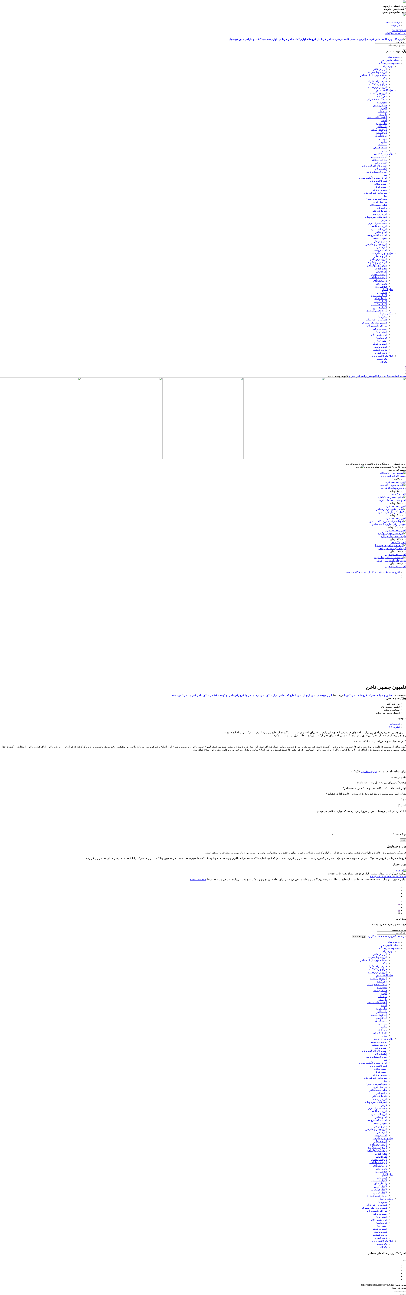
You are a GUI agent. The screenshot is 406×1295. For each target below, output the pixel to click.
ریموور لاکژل (380, 189)
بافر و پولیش (380, 241)
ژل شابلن (382, 126)
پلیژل (384, 150)
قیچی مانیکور (380, 346)
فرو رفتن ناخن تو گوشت (231, 695)
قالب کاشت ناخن (378, 205)
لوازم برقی (387, 66)
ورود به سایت (359, 936)
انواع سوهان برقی (377, 72)
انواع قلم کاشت (378, 226)
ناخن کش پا (381, 352)
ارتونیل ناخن (303, 695)
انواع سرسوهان (379, 274)
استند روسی (380, 250)
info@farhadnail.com (395, 33)
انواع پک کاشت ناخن (382, 355)
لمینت (384, 120)
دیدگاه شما (399, 834)
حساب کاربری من (390, 60)
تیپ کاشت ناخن (378, 180)
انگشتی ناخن (380, 168)
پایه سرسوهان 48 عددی (393, 488)
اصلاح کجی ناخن (287, 695)
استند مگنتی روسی (377, 235)
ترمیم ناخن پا (252, 695)
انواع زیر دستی (379, 214)
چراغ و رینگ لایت (378, 84)
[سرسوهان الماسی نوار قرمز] (390, 557)
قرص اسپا (381, 337)
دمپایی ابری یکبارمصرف (374, 322)
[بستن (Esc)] (404, 1291)
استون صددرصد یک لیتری (392, 500)
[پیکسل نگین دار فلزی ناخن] (391, 509)
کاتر (385, 195)
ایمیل (402, 805)
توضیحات (395, 724)
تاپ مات (382, 111)
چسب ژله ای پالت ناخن (374, 165)
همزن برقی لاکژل (377, 81)
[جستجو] (404, 49)
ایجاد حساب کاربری (377, 936)
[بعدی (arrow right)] (401, 1294)
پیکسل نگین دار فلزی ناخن (392, 512)
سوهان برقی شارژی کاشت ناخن (389, 524)
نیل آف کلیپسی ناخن (376, 325)
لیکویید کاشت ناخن (377, 117)
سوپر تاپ (382, 102)
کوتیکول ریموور (379, 156)
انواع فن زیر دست (377, 87)
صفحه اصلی (393, 57)
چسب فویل (381, 186)
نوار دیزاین (381, 283)
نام (403, 799)
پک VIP (383, 361)
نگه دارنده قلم (379, 211)
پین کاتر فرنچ (380, 202)
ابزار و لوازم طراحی (382, 253)
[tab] (200, 723)
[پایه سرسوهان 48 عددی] (392, 485)
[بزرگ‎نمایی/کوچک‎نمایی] (395, 1291)
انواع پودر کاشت (378, 93)
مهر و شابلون (380, 280)
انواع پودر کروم (379, 129)
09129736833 (399, 30)
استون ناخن (381, 232)
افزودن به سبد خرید (395, 482)
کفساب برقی (380, 328)
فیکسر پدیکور (210, 695)
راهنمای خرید (393, 22)
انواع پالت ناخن (379, 229)
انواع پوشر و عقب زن (375, 244)
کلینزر (384, 108)
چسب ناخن (381, 162)
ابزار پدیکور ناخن (378, 334)
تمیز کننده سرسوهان (376, 217)
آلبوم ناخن (381, 247)
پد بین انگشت (380, 349)
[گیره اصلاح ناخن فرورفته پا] (390, 545)
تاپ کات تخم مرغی (377, 99)
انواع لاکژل (387, 289)
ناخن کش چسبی (179, 695)
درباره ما (395, 25)
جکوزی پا (382, 340)
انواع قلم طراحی (378, 277)
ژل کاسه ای (380, 298)
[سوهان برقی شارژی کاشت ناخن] (387, 521)
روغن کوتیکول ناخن (377, 265)
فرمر (384, 220)
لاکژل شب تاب (379, 295)
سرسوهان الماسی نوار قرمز (391, 560)
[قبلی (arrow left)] (404, 1294)
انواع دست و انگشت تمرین (373, 177)
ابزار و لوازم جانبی (383, 153)
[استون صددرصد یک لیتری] (391, 497)
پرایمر (384, 141)
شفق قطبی (381, 268)
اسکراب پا (381, 331)
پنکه (385, 78)
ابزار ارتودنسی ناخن (321, 695)
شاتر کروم (381, 123)
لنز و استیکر (380, 256)
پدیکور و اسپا (386, 313)
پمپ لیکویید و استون (376, 198)
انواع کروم (381, 132)
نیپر (385, 174)
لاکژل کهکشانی (379, 304)
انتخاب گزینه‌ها (398, 494)
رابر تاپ (383, 114)
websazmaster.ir (198, 879)
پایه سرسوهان (379, 159)
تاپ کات (382, 144)
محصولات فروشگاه (389, 63)
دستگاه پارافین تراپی (376, 319)
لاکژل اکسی (380, 301)
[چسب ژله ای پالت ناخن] (392, 473)
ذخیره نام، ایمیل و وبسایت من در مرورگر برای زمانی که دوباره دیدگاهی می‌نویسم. (359, 811)
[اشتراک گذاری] (401, 1291)
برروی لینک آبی (369, 771)
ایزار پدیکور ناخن (269, 695)
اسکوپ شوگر (380, 343)
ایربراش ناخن (380, 69)
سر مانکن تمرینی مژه (375, 192)
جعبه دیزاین (381, 286)
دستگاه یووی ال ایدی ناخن (373, 75)
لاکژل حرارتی (380, 307)
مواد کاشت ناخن (384, 90)
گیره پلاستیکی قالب (376, 171)
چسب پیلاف (380, 183)
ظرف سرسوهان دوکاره (393, 536)
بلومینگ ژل (381, 135)
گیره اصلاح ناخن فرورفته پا (392, 548)
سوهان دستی (380, 238)
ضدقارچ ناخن (380, 105)
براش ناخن (381, 208)
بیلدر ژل (382, 138)
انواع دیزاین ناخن (378, 259)
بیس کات (382, 96)
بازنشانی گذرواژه (397, 936)
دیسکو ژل (382, 292)
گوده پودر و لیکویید (377, 262)
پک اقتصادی (381, 358)
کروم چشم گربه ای (377, 310)
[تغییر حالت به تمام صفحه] (398, 1291)
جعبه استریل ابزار (378, 223)
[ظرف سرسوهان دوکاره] (392, 533)
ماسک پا (382, 316)
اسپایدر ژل (381, 271)
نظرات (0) (394, 727)
